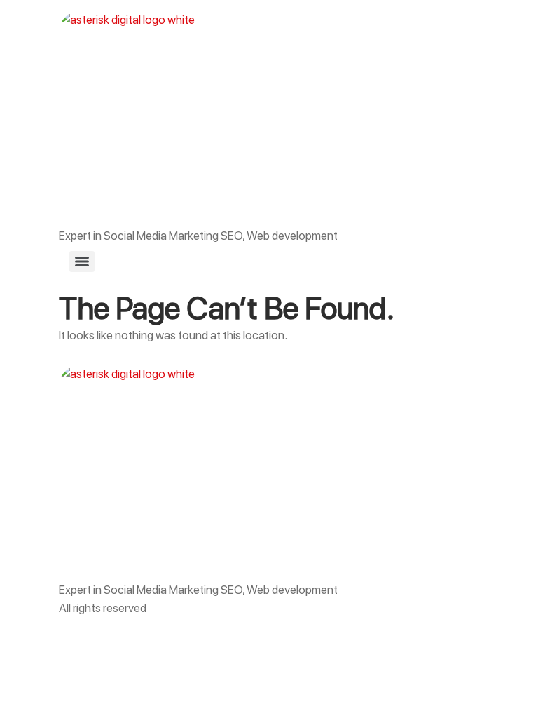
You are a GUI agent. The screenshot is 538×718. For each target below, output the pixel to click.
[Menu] (82, 261)
